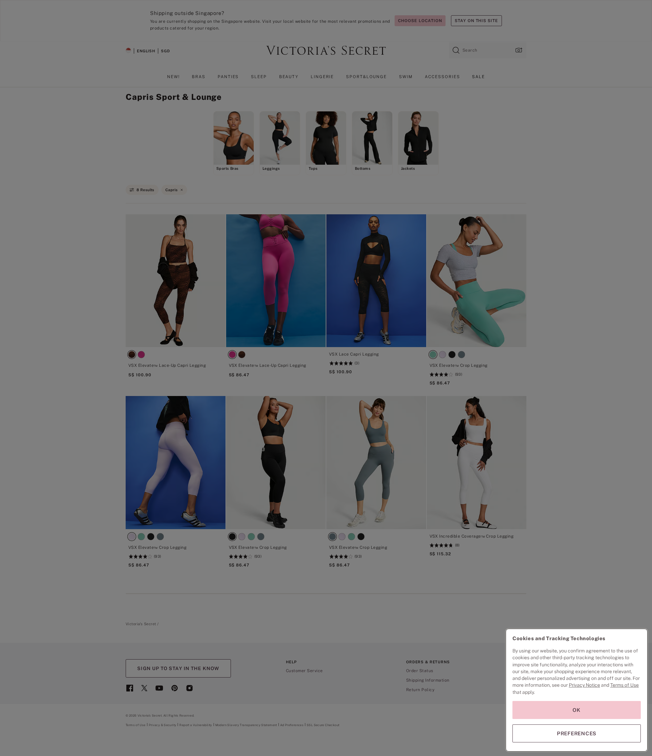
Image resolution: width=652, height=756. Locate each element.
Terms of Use (624, 685)
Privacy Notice (584, 685)
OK (577, 710)
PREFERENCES (576, 733)
